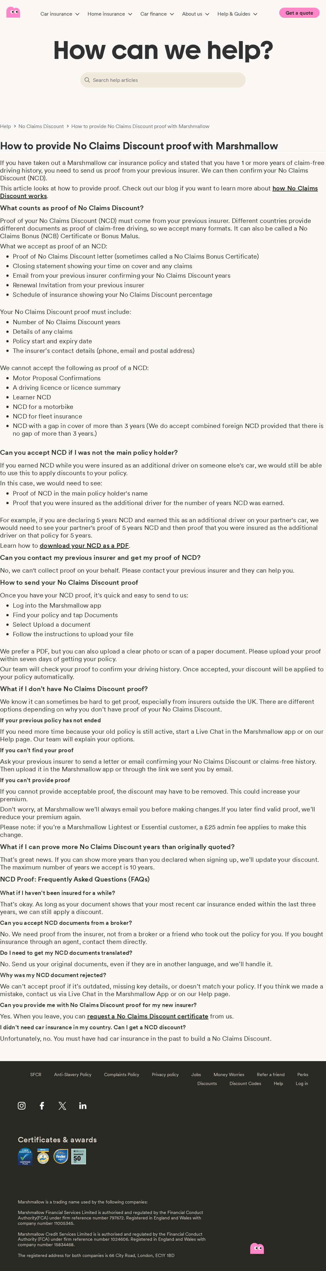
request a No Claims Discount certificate (148, 1016)
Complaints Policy (121, 1074)
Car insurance (56, 14)
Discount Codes (245, 1083)
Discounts (207, 1083)
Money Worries (229, 1074)
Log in (302, 1083)
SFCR (35, 1074)
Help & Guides (233, 14)
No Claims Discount (41, 126)
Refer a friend (271, 1074)
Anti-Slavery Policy (72, 1074)
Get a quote (299, 13)
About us (192, 14)
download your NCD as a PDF (84, 545)
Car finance (153, 14)
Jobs (196, 1074)
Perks (302, 1074)
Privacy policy (165, 1074)
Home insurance (106, 14)
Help (5, 126)
